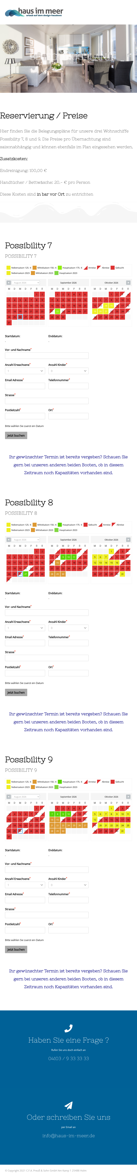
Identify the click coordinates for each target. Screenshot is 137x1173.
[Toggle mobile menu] (130, 10)
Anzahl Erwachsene (18, 364)
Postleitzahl (13, 410)
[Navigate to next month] (128, 283)
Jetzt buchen (16, 435)
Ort (51, 410)
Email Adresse (14, 380)
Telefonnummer (59, 380)
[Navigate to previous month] (9, 283)
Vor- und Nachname (18, 349)
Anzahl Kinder (57, 364)
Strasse (10, 395)
